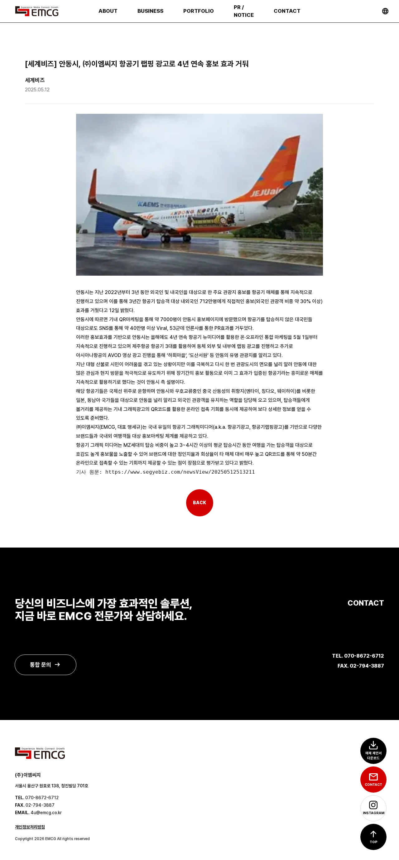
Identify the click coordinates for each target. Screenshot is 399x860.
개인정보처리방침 (30, 826)
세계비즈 (35, 80)
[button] (373, 837)
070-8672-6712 (42, 797)
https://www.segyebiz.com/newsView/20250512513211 (180, 472)
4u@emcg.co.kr (46, 812)
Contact (287, 11)
